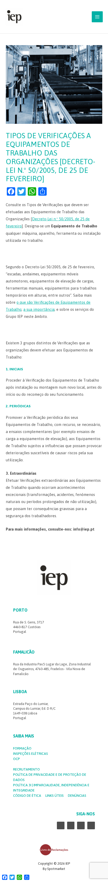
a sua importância (39, 309)
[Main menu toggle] (97, 16)
